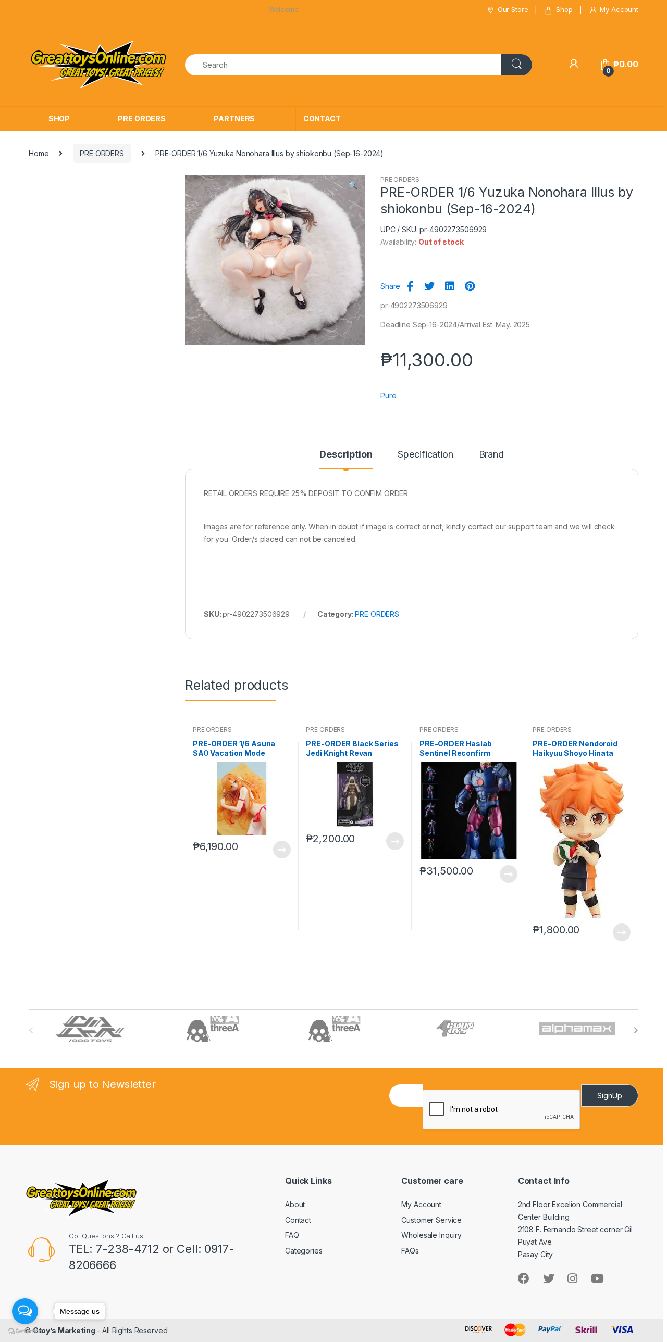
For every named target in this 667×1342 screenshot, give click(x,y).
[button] (352, 186)
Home (38, 153)
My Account (619, 9)
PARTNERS (234, 118)
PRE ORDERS (142, 118)
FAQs (409, 1250)
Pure (388, 395)
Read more (281, 849)
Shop (564, 9)
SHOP (59, 118)
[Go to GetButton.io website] (25, 1331)
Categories (304, 1250)
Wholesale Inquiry (431, 1235)
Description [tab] (345, 455)
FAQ (292, 1235)
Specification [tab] (425, 455)
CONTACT (322, 118)
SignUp (609, 1095)
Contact (298, 1220)
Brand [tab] (491, 455)
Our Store (513, 9)
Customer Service (431, 1220)
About (295, 1204)
